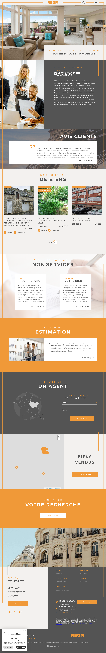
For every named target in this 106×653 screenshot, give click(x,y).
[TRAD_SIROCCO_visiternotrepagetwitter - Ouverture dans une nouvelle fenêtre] (14, 619)
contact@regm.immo (16, 599)
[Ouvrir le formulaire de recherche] (83, 2)
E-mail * (84, 585)
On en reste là (20, 631)
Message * (61, 593)
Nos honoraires (49, 649)
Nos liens (75, 649)
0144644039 (14, 595)
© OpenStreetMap (57, 495)
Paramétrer (8, 647)
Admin (70, 649)
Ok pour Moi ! (21, 647)
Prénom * (85, 577)
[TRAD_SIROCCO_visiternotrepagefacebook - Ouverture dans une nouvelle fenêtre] (9, 619)
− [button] (58, 446)
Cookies (87, 649)
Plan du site (57, 649)
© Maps (50, 495)
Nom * (59, 577)
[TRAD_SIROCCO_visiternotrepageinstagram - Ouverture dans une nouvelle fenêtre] (19, 619)
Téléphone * (62, 585)
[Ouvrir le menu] (96, 2)
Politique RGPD (81, 649)
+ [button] (58, 444)
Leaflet (46, 495)
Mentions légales (64, 649)
